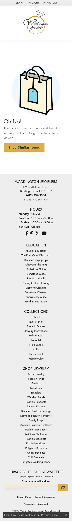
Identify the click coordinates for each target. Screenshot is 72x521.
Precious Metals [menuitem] (36, 278)
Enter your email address (36, 481)
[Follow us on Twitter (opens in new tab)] (37, 233)
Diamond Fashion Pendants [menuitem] (36, 415)
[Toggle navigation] (6, 33)
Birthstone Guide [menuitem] (36, 269)
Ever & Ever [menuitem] (36, 321)
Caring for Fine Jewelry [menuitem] (36, 283)
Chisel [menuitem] (36, 317)
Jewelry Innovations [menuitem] (36, 331)
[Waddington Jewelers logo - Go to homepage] (36, 22)
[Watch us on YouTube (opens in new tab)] (44, 233)
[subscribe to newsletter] (63, 487)
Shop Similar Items (24, 147)
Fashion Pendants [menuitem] (36, 401)
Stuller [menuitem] (36, 349)
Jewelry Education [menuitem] (36, 250)
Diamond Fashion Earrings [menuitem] (36, 411)
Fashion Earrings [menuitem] (36, 406)
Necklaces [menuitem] (36, 388)
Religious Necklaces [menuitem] (36, 434)
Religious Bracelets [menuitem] (36, 448)
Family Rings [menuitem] (36, 420)
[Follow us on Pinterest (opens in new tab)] (31, 233)
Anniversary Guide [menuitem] (36, 297)
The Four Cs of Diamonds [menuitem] (36, 255)
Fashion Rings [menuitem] (36, 378)
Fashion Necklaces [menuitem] (36, 429)
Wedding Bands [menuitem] (36, 397)
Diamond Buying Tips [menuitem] (36, 260)
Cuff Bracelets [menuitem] (36, 457)
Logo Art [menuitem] (36, 340)
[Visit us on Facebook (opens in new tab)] (26, 233)
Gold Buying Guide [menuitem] (36, 301)
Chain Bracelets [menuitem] (36, 452)
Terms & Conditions (45, 497)
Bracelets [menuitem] (36, 392)
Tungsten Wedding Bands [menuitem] (36, 462)
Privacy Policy (24, 497)
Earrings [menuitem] (36, 383)
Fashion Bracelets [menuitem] (36, 438)
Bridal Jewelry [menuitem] (36, 374)
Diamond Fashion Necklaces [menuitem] (36, 425)
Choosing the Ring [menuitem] (36, 264)
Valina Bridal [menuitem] (36, 354)
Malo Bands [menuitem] (36, 344)
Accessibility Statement (36, 504)
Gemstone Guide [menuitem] (36, 273)
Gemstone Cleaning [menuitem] (36, 292)
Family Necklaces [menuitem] (36, 443)
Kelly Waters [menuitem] (36, 335)
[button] (19, 3)
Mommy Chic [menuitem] (36, 358)
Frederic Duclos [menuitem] (36, 326)
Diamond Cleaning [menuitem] (36, 287)
